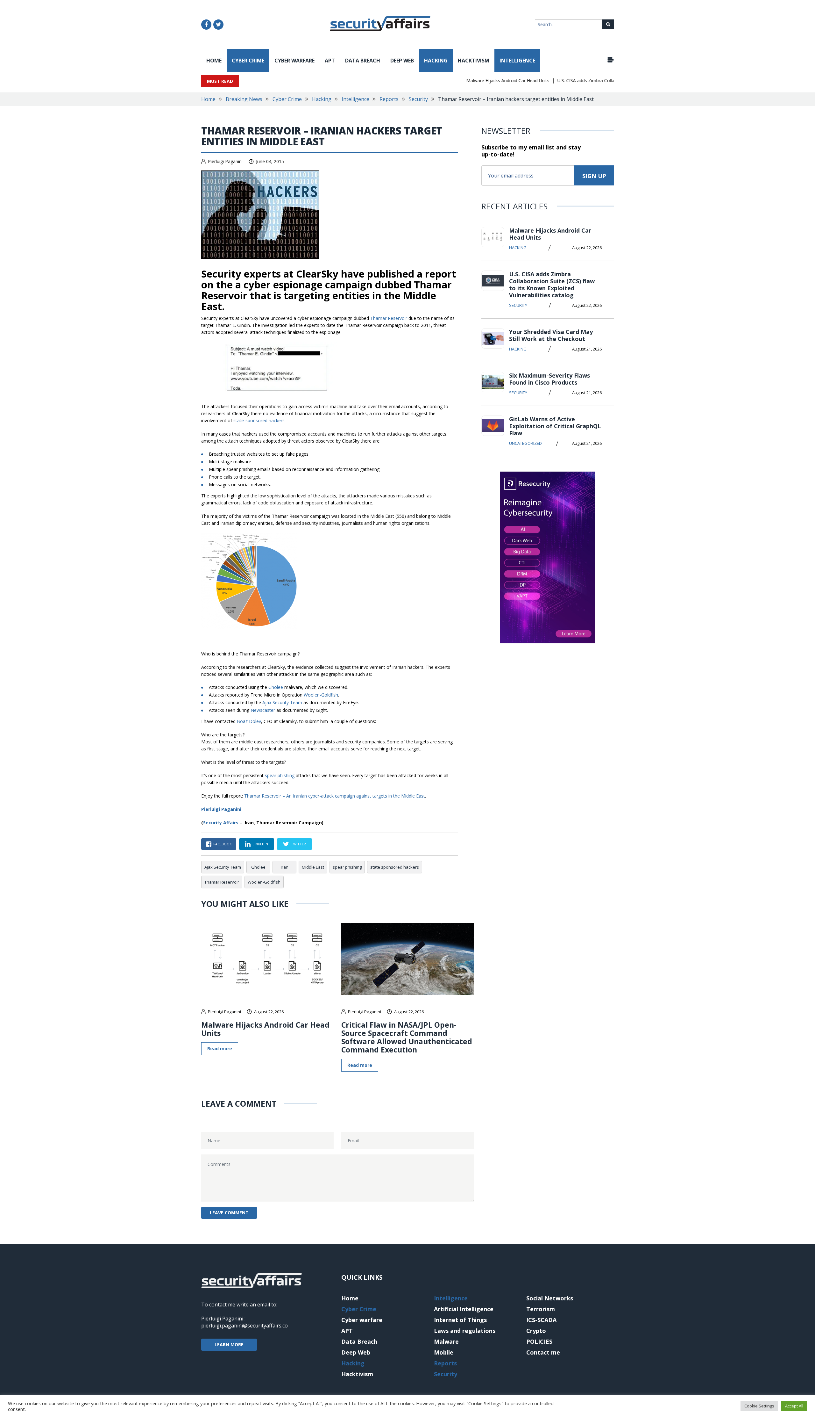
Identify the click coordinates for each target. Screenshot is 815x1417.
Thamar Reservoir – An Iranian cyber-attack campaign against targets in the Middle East (334, 796)
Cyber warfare (294, 60)
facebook (222, 844)
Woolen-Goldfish (321, 695)
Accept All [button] (794, 1406)
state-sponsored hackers (259, 420)
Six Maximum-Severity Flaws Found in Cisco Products (549, 379)
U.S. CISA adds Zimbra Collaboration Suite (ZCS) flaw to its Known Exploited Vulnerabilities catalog (552, 284)
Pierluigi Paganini (225, 161)
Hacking (436, 60)
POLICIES (539, 1341)
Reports (389, 99)
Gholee (275, 687)
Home (214, 60)
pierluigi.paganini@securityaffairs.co (244, 1325)
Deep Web (402, 60)
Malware (446, 1341)
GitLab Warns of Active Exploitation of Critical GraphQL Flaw (555, 426)
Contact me (543, 1352)
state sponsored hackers (394, 867)
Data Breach (362, 60)
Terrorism (540, 1309)
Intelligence (517, 60)
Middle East (313, 867)
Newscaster (263, 710)
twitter (298, 844)
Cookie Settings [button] (759, 1406)
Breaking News (244, 99)
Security (418, 99)
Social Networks (549, 1298)
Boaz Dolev (249, 721)
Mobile (443, 1352)
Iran (284, 867)
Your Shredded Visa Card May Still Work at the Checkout (551, 335)
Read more (219, 1048)
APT (330, 60)
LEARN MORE (229, 1344)
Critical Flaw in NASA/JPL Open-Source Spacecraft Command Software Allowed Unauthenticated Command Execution (406, 1037)
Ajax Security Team (282, 702)
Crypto (536, 1330)
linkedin (260, 844)
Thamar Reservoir (388, 318)
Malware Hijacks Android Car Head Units (488, 80)
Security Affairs (220, 823)
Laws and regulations (464, 1330)
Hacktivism (473, 60)
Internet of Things (460, 1320)
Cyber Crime (248, 60)
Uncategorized (525, 443)
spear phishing (279, 775)
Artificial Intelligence (463, 1309)
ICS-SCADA (541, 1320)
